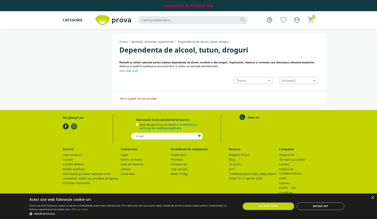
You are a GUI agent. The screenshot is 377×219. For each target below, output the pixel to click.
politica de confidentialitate (160, 128)
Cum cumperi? (73, 155)
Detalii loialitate (74, 169)
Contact (284, 164)
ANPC (283, 178)
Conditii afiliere (73, 164)
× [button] (372, 197)
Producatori (179, 155)
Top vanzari (179, 169)
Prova (123, 42)
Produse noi (179, 164)
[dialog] (188, 206)
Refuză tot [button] (320, 206)
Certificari (286, 192)
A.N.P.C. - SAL (287, 188)
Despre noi (287, 155)
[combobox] (253, 80)
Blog (232, 159)
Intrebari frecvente (76, 183)
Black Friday (179, 174)
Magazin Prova (239, 155)
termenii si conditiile (178, 124)
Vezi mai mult (128, 71)
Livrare (68, 159)
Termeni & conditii (292, 159)
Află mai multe (79, 209)
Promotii (177, 159)
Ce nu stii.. (235, 164)
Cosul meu (128, 174)
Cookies (284, 183)
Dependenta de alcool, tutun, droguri (203, 42)
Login (124, 155)
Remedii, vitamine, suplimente (152, 42)
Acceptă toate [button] (268, 206)
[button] (132, 213)
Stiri (231, 169)
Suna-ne (253, 117)
